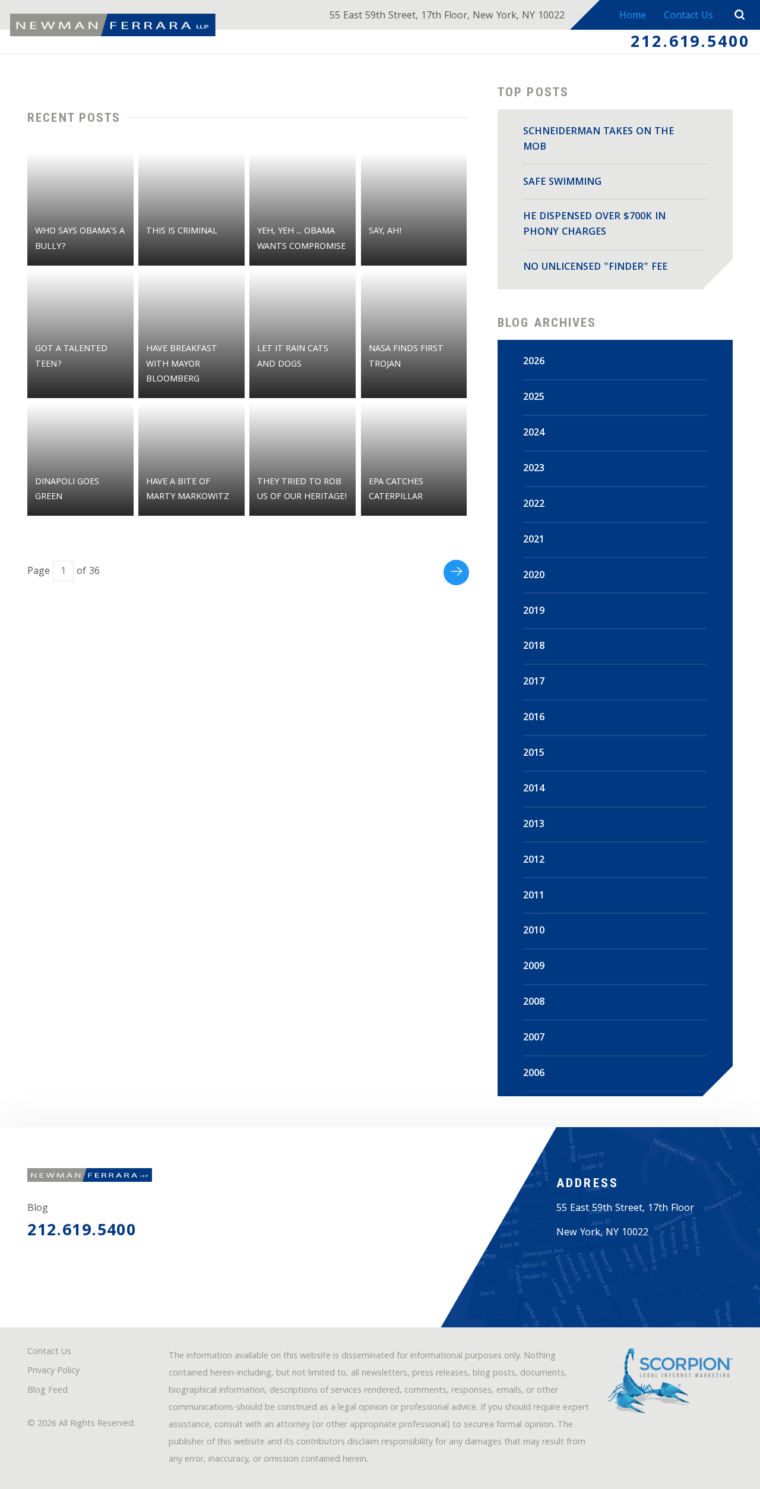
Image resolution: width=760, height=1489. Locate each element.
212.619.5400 (690, 43)
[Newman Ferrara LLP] (113, 25)
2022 (533, 505)
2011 (533, 896)
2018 (533, 647)
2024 (533, 433)
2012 (533, 861)
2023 (533, 469)
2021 (533, 540)
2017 (533, 682)
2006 (533, 1074)
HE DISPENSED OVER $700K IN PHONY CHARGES (594, 225)
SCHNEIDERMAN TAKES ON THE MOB (598, 140)
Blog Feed (47, 1391)
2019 (533, 612)
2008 (533, 1003)
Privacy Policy (53, 1371)
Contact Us (688, 16)
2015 (533, 754)
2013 (533, 825)
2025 (533, 398)
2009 (533, 967)
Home (632, 16)
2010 (533, 931)
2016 (533, 718)
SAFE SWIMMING (562, 183)
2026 (533, 362)
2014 (533, 789)
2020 (533, 576)
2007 (533, 1038)
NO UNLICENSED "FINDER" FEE (595, 268)
